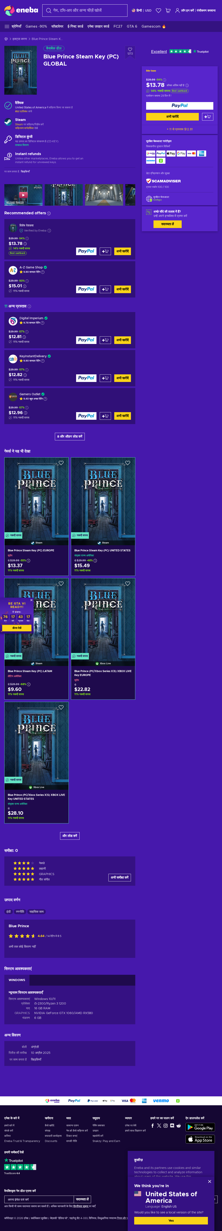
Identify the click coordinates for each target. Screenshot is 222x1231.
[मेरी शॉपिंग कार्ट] (168, 10)
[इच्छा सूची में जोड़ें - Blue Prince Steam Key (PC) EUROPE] (61, 464)
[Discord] (172, 1125)
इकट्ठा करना (20, 39)
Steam (19, 124)
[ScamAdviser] (163, 181)
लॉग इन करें (187, 10)
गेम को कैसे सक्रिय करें (77, 1130)
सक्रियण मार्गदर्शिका (24, 128)
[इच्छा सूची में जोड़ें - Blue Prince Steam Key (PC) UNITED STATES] (127, 464)
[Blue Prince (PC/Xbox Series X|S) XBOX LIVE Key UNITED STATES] (37, 740)
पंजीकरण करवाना (206, 10)
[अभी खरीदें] (179, 106)
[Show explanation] (42, 272)
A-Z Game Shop (31, 267)
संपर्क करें (8, 1130)
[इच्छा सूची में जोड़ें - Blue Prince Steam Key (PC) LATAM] (61, 585)
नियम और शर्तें (123, 1218)
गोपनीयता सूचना (81, 1206)
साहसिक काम (36, 911)
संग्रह (47, 1130)
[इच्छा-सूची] (158, 10)
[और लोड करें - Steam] (8, 122)
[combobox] (85, 11)
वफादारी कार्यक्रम (53, 1136)
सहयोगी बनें (98, 1136)
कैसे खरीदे (49, 1125)
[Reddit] (178, 1125)
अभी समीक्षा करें (120, 877)
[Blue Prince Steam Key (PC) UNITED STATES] (103, 496)
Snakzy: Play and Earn (106, 1141)
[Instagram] (165, 1125)
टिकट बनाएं (71, 1136)
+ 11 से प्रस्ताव (180, 129)
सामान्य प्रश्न (72, 1125)
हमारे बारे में (9, 1125)
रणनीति (20, 911)
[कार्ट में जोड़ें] (207, 117)
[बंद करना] (209, 1181)
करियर (7, 1136)
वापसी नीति (71, 1141)
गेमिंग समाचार (99, 1125)
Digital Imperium (31, 318)
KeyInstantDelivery (33, 356)
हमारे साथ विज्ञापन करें (135, 1130)
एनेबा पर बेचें (130, 1125)
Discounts (51, 1141)
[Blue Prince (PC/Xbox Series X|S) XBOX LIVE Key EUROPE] (103, 616)
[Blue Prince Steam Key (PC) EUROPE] (37, 496)
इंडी (9, 911)
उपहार (95, 1130)
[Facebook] (152, 1125)
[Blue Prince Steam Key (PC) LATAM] (37, 616)
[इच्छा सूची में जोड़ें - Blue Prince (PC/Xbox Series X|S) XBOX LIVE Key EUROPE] (127, 585)
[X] (159, 1125)
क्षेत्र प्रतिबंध (21, 111)
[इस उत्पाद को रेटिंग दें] (23, 936)
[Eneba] (21, 10)
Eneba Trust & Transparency (22, 1141)
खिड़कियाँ (36, 1059)
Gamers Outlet (30, 394)
